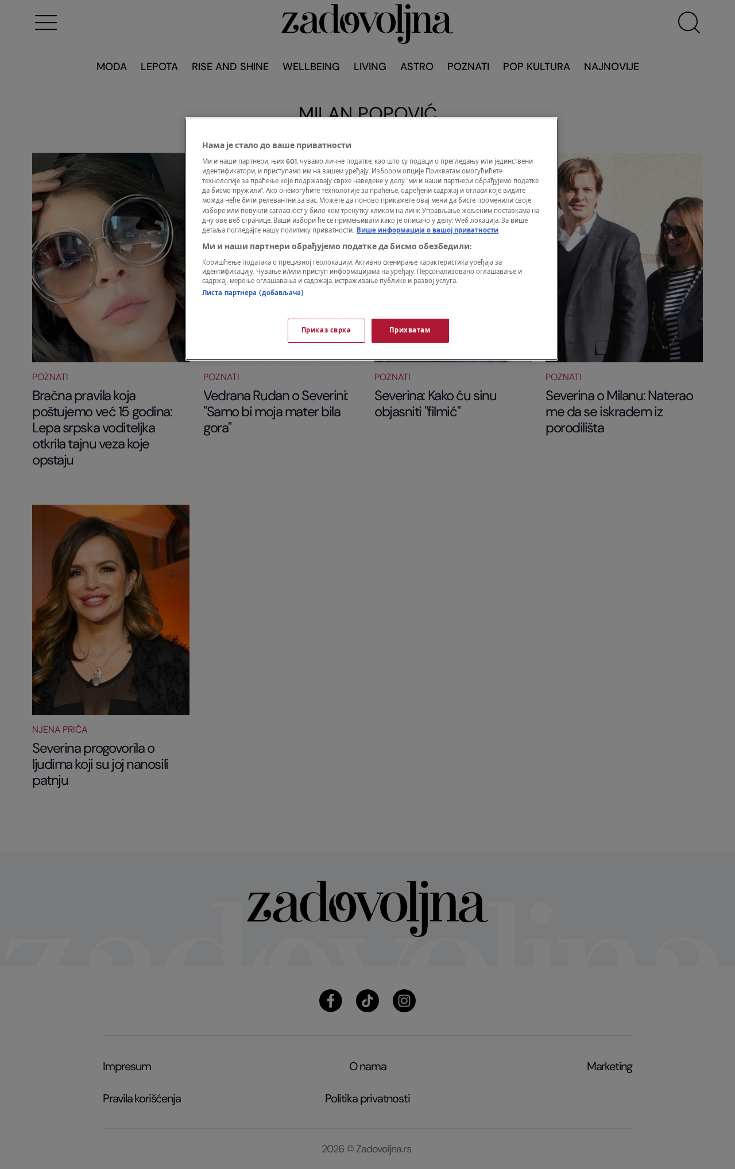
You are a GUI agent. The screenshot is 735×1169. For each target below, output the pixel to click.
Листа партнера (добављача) (253, 293)
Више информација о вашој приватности (427, 230)
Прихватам (410, 330)
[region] (371, 239)
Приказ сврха (326, 330)
